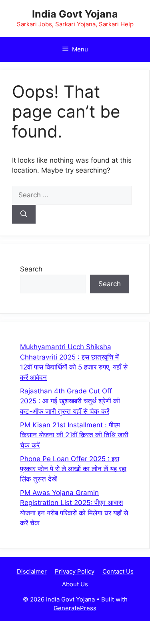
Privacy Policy (74, 571)
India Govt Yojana (75, 14)
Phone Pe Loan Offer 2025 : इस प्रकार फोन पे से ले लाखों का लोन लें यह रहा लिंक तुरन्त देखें (73, 469)
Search (31, 269)
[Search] (24, 214)
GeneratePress (75, 608)
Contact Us (118, 571)
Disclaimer (32, 571)
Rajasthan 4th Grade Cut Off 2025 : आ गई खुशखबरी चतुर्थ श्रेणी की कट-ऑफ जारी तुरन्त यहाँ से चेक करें (70, 401)
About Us (75, 584)
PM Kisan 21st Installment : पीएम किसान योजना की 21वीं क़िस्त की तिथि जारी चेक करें (74, 435)
